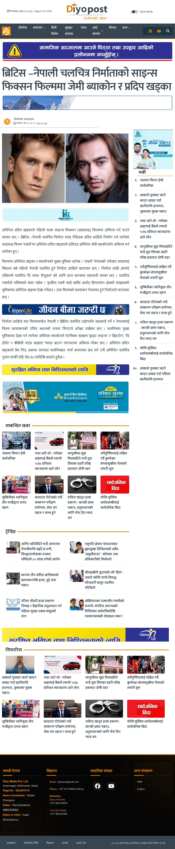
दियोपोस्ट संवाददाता (24, 119)
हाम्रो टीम (81, 842)
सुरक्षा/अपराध (69, 31)
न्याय (83, 27)
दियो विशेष (54, 31)
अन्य (124, 27)
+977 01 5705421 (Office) (71, 789)
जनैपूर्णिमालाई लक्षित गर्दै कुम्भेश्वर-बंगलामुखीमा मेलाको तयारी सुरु (113, 461)
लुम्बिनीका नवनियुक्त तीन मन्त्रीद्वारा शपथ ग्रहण (15, 503)
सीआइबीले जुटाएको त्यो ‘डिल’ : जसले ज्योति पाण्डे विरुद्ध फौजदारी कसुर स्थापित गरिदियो (104, 580)
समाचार (37, 27)
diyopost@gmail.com (68, 782)
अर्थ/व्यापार (96, 31)
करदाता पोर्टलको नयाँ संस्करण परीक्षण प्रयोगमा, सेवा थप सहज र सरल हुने (48, 505)
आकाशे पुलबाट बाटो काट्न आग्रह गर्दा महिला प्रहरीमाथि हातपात (155, 374)
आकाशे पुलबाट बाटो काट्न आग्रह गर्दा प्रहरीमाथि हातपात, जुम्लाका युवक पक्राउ (153, 203)
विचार (112, 27)
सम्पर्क (65, 842)
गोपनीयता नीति (31, 842)
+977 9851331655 (58, 814)
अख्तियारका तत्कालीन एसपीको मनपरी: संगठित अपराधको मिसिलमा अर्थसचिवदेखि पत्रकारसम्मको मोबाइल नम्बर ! (104, 608)
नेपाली (139, 782)
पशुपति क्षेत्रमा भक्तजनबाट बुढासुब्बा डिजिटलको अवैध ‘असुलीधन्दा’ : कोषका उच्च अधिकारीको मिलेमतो (101, 551)
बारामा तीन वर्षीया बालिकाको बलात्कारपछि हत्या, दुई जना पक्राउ (40, 580)
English (141, 789)
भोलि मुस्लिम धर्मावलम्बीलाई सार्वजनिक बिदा (110, 503)
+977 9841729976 (58, 803)
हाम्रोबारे (11, 842)
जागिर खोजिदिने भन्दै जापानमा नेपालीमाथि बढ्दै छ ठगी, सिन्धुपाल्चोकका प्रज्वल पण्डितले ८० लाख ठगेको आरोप (40, 551)
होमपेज (22, 27)
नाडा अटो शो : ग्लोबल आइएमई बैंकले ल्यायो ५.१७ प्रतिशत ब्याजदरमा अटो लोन (48, 461)
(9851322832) (10, 809)
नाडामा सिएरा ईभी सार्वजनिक (13, 456)
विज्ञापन (50, 842)
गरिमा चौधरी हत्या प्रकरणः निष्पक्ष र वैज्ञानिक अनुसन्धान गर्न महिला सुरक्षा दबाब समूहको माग (41, 608)
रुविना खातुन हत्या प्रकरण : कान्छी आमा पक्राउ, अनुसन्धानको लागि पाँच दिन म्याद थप (81, 508)
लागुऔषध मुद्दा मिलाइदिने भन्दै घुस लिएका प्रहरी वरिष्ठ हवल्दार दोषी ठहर (80, 461)
